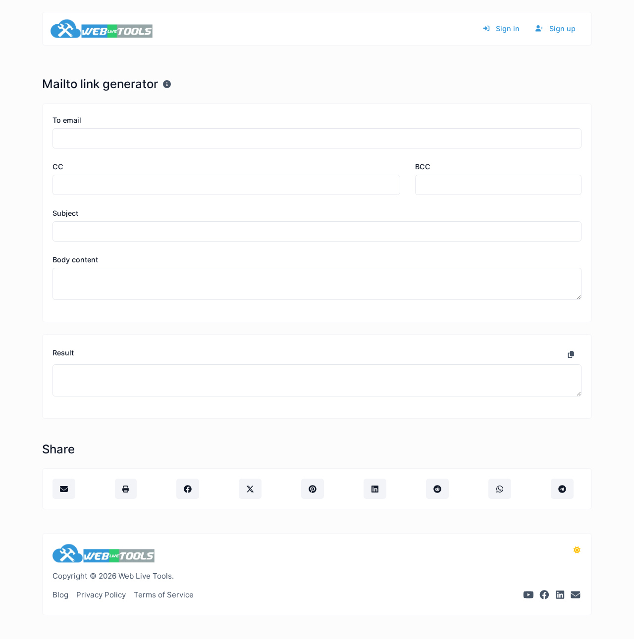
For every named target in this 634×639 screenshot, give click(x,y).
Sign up (561, 28)
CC (58, 166)
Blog (60, 594)
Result (63, 352)
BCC (422, 166)
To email (67, 120)
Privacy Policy (101, 594)
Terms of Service (164, 594)
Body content (75, 259)
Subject (65, 213)
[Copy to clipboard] (571, 354)
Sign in (507, 28)
